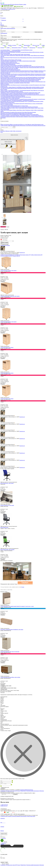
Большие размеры (4, 91)
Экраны (2, 64)
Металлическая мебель (23, 78)
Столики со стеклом (4, 62)
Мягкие (12, 95)
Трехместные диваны (14, 55)
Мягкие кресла (37, 55)
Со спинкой (20, 99)
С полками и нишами (27, 93)
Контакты (17, 4)
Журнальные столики (16, 47)
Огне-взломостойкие (8, 88)
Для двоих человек (13, 75)
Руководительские (4, 51)
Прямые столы (10, 74)
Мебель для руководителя (15, 124)
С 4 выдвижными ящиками (13, 90)
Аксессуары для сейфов (13, 68)
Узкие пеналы (27, 82)
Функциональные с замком (28, 81)
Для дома (2, 88)
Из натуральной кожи (14, 101)
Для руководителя (35, 88)
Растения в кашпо (4, 66)
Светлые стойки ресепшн (5, 59)
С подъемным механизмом (22, 75)
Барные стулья (23, 65)
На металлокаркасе (40, 94)
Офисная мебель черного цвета (34, 78)
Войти (25, 27)
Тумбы (20, 45)
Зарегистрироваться (11, 28)
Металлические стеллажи (38, 52)
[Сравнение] (1, 228)
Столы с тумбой (30, 71)
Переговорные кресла (24, 57)
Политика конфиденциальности (33, 790)
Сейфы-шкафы (28, 87)
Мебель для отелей (21, 49)
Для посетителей (12, 94)
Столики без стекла (13, 62)
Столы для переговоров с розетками (16, 80)
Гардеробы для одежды (15, 52)
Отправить (3, 788)
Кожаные (18, 94)
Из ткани (24, 96)
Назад (1, 132)
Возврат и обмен (22, 4)
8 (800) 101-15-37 (11, 9)
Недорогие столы (16, 74)
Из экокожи (2, 94)
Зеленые (13, 96)
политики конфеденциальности (26, 789)
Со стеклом (11, 77)
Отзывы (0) (2, 245)
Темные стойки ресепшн (16, 59)
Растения (43, 125)
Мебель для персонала (5, 124)
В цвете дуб (7, 72)
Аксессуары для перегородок (23, 66)
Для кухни (39, 47)
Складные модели (38, 74)
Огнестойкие (24, 112)
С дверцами (10, 82)
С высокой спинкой (32, 101)
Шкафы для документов (5, 52)
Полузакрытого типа (18, 81)
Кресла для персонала (5, 57)
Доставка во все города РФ (6, 4)
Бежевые (20, 96)
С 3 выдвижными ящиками (24, 90)
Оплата (13, 4)
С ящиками (5, 76)
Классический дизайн (22, 71)
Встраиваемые (15, 113)
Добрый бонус (23, 790)
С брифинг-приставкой (38, 71)
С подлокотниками (4, 96)
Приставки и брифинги (23, 116)
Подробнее (7, 245)
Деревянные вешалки (5, 63)
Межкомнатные (12, 64)
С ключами (11, 60)
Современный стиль (4, 70)
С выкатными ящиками (18, 93)
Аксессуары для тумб (33, 66)
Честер (10, 96)
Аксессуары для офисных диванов (16, 67)
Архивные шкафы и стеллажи (26, 84)
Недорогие (15, 88)
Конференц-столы (36, 77)
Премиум (2, 102)
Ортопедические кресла (9, 102)
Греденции (22, 92)
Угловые (43, 84)
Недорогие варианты (29, 70)
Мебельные (16, 114)
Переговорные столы (39, 124)
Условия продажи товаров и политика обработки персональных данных (15, 816)
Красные (23, 95)
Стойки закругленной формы (6, 110)
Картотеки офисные (29, 52)
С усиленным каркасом (13, 99)
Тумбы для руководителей (15, 54)
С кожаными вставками (14, 70)
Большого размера (39, 101)
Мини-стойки (28, 107)
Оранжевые (3, 98)
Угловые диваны (30, 55)
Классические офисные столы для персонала (22, 79)
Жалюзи (40, 125)
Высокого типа (42, 81)
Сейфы (8, 47)
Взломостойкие (21, 113)
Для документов (8, 113)
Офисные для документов (38, 90)
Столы (4, 45)
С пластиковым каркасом (5, 100)
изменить (2, 862)
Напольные (6, 64)
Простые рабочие (35, 93)
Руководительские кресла (15, 57)
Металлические (18, 112)
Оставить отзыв (4, 689)
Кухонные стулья (16, 65)
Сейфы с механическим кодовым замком (27, 60)
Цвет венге (2, 72)
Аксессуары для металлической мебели (31, 67)
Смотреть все (22, 252)
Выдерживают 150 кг (23, 101)
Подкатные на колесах (18, 91)
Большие (25, 88)
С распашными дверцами (18, 82)
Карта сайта (32, 816)
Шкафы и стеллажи (12, 45)
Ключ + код (16, 60)
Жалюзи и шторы (28, 49)
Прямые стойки (34, 107)
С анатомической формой (16, 100)
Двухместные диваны (5, 55)
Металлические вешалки (15, 63)
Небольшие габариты (29, 74)
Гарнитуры (2, 65)
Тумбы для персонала (5, 54)
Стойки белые (3, 107)
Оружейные (12, 112)
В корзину (3, 281)
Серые (31, 90)
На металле (22, 74)
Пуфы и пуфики (11, 98)
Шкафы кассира (22, 87)
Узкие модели (6, 75)
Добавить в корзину (4, 242)
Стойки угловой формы (20, 107)
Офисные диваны (31, 124)
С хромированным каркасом (27, 100)
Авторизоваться (3, 33)
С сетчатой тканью (41, 99)
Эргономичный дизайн (33, 75)
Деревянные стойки (11, 107)
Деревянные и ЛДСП (4, 92)
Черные (21, 94)
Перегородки (32, 47)
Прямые (7, 94)
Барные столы (28, 65)
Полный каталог (17, 95)
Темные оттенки (3, 90)
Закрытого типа (10, 81)
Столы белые (22, 70)
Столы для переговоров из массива (31, 80)
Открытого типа (3, 81)
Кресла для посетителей (34, 57)
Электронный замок (4, 60)
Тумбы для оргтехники (25, 54)
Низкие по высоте (4, 82)
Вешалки (25, 47)
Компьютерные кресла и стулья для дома (19, 105)
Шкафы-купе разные (4, 83)
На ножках (34, 94)
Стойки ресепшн (4, 125)
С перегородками (11, 76)
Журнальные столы (24, 125)
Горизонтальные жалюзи (5, 69)
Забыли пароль (3, 28)
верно (7, 862)
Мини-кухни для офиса (5, 106)
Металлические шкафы (5, 53)
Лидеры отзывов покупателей (37, 116)
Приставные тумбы (36, 92)
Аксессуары (14, 49)
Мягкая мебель (27, 45)
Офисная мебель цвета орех (13, 78)
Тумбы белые (11, 91)
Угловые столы (3, 74)
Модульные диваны (23, 55)
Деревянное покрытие (38, 70)
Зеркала (9, 66)
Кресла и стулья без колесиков (6, 104)
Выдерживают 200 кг (4, 101)
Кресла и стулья (35, 45)
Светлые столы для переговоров (26, 77)
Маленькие (20, 88)
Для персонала (11, 51)
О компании (3, 790)
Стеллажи (22, 52)
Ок (1, 41)
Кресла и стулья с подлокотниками (35, 103)
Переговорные (17, 51)
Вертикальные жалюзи (15, 69)
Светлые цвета (15, 71)
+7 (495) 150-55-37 (4, 9)
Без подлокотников (27, 94)
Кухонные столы (8, 65)
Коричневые (28, 96)
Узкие (7, 98)
